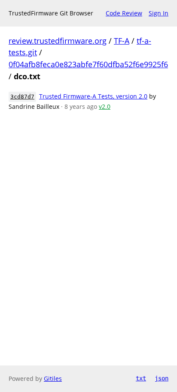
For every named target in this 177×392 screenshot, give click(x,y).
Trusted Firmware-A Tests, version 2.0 (93, 96)
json (161, 378)
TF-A (121, 41)
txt (141, 378)
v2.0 (104, 106)
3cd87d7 (22, 96)
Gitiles (53, 378)
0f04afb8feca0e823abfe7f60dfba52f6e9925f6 (88, 64)
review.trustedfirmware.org (58, 41)
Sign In (158, 13)
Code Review (124, 13)
